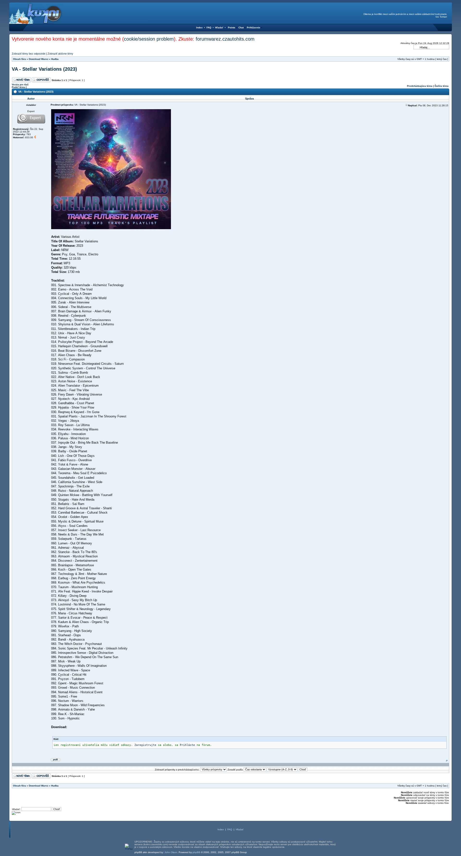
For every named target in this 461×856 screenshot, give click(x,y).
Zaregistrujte (145, 745)
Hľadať (219, 27)
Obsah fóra (19, 59)
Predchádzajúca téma (419, 86)
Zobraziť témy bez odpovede (28, 53)
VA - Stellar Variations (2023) (44, 69)
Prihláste (187, 745)
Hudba (55, 59)
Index (199, 27)
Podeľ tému (18, 87)
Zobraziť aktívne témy (60, 53)
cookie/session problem (149, 39)
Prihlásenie (253, 27)
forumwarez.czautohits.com (225, 39)
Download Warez (38, 59)
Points (231, 27)
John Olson (170, 852)
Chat (241, 27)
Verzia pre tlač (20, 84)
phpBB (196, 852)
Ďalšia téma (442, 86)
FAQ (208, 27)
